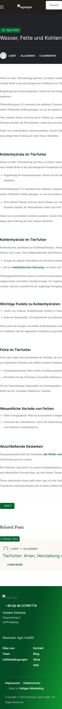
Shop (36, 659)
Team (6, 653)
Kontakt (38, 648)
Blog (36, 653)
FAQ (36, 665)
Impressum (12, 683)
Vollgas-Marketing (31, 688)
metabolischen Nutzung (28, 267)
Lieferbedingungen (15, 659)
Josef (12, 55)
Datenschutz (31, 683)
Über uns (9, 648)
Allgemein (28, 55)
